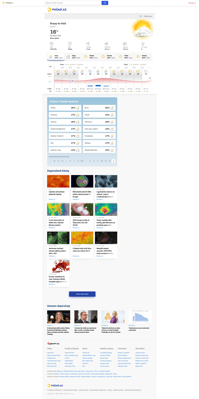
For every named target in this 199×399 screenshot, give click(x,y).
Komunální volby (52, 366)
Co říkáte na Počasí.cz (54, 390)
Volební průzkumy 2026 (53, 355)
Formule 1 (85, 363)
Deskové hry (101, 376)
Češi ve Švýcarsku (123, 361)
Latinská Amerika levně (124, 363)
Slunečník (80, 374)
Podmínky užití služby (70, 390)
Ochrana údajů (84, 390)
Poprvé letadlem (122, 355)
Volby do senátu (51, 363)
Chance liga (86, 352)
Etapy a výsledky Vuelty (71, 355)
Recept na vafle (104, 363)
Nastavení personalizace (133, 390)
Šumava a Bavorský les (124, 358)
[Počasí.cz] (56, 10)
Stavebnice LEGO (75, 376)
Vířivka (115, 374)
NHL (84, 366)
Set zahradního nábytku (97, 374)
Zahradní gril (108, 374)
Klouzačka (87, 374)
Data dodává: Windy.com (98, 390)
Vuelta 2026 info (69, 352)
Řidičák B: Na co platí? (141, 361)
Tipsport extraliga (87, 358)
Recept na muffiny (105, 355)
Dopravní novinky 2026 (142, 358)
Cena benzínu (89, 371)
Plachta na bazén (65, 374)
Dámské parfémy (85, 376)
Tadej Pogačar (69, 361)
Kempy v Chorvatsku (123, 352)
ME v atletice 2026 (88, 361)
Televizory (109, 376)
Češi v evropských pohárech (102, 371)
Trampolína (73, 374)
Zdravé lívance (104, 358)
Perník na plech (104, 366)
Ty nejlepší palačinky (106, 352)
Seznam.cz (192, 3)
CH (82, 161)
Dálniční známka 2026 (141, 355)
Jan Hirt (67, 358)
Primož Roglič (69, 363)
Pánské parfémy (126, 376)
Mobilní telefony (64, 376)
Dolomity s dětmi (122, 366)
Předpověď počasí (69, 371)
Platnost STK (139, 366)
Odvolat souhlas (118, 390)
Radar (110, 390)
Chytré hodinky (117, 376)
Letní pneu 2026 (140, 352)
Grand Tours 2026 (70, 366)
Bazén (57, 374)
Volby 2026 (50, 352)
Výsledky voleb (51, 358)
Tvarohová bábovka (105, 361)
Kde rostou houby (80, 371)
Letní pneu (94, 376)
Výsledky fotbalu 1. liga (89, 355)
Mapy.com (60, 371)
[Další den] (150, 78)
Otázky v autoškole (140, 363)
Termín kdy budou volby (54, 361)
